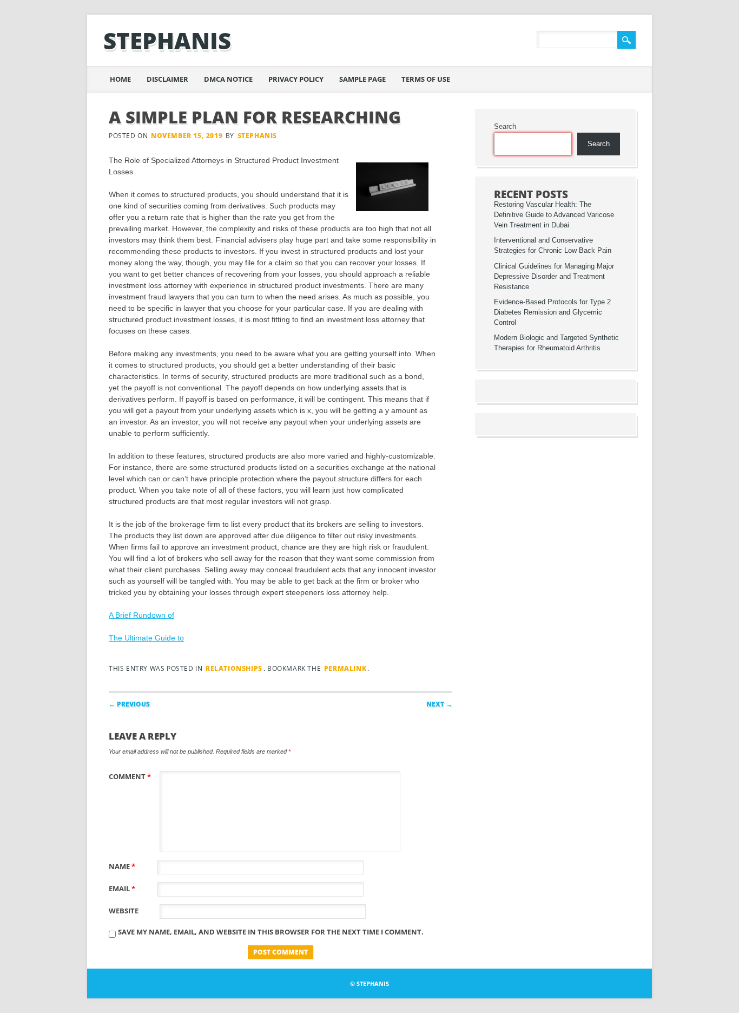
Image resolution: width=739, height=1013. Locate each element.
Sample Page (362, 79)
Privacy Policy (296, 79)
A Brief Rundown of (141, 615)
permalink (345, 668)
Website (123, 911)
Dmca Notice (228, 79)
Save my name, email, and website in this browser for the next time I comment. (271, 932)
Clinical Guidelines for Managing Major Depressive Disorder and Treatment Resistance (554, 277)
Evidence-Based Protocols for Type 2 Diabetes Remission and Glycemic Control (552, 312)
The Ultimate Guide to (146, 637)
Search (505, 126)
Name (122, 866)
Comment (130, 776)
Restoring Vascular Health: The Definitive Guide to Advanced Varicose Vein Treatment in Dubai (554, 215)
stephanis (167, 40)
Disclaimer (167, 79)
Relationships (234, 668)
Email (122, 888)
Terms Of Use (425, 79)
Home (120, 79)
